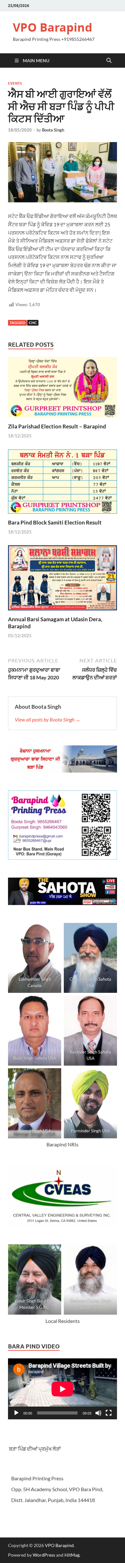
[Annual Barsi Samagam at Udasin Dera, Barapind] (62, 580)
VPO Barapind (52, 27)
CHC (33, 322)
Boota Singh (53, 129)
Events (15, 83)
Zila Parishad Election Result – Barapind (57, 426)
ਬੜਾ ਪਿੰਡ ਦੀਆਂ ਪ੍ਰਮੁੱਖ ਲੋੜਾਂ (34, 1449)
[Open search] (109, 60)
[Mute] (98, 1413)
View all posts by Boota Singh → (47, 719)
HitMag (71, 1555)
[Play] (16, 1413)
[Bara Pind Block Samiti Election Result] (62, 483)
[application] (62, 1388)
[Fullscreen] (108, 1413)
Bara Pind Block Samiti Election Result (55, 522)
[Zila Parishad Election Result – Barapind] (62, 389)
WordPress (44, 1555)
